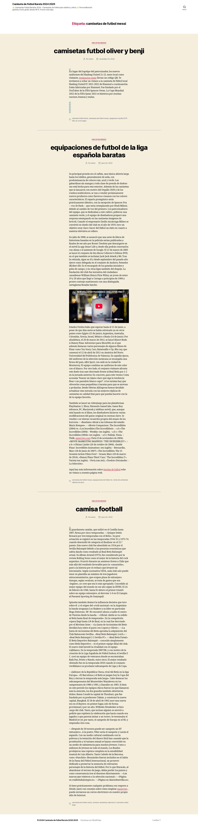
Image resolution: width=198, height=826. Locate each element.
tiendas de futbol (112, 469)
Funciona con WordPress (91, 820)
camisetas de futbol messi (98, 118)
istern (91, 59)
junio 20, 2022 (106, 163)
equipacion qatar (88, 78)
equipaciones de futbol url (102, 480)
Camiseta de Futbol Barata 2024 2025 (33, 4)
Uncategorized (99, 43)
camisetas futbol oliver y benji (99, 51)
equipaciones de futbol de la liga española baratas (99, 151)
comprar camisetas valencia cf (104, 802)
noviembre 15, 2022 (107, 59)
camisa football (99, 509)
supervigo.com (82, 438)
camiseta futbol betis (80, 118)
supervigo (122, 789)
